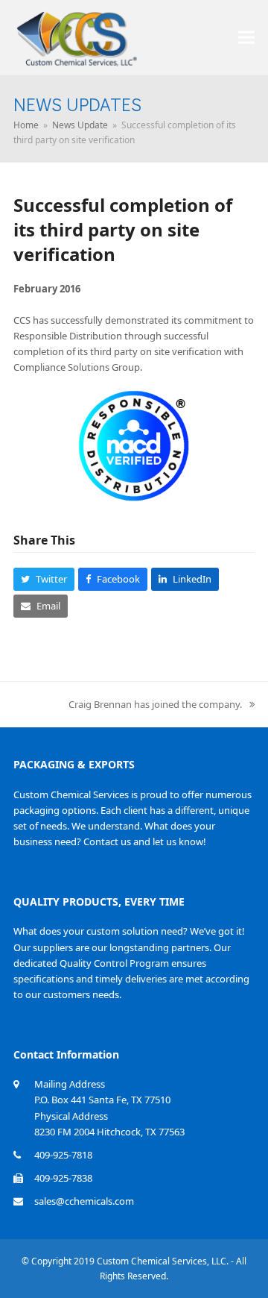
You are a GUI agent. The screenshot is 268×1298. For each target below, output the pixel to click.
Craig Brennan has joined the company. (155, 704)
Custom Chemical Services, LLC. (163, 1261)
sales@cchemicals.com (84, 1201)
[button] (246, 37)
